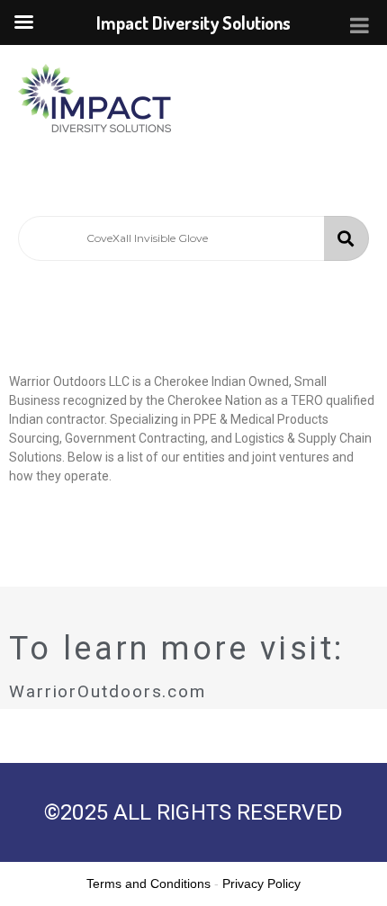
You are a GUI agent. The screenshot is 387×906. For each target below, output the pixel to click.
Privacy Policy (261, 883)
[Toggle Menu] (359, 25)
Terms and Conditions (148, 883)
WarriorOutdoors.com (107, 691)
